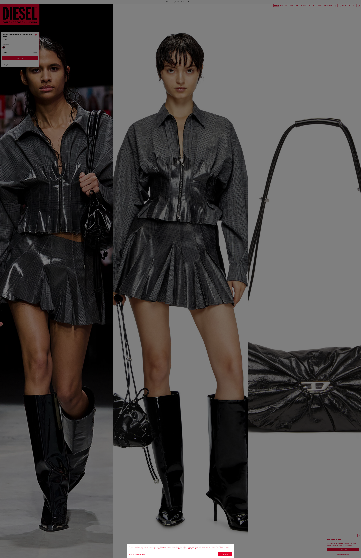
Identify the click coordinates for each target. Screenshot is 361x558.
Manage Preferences (164, 549)
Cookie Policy (193, 549)
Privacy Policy (182, 549)
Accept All (225, 554)
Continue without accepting (137, 554)
